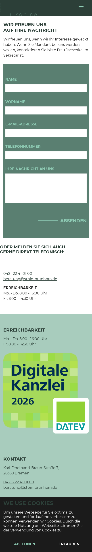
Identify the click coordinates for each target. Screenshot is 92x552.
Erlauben (69, 544)
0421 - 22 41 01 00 (18, 482)
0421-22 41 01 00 (17, 273)
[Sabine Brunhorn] (22, 7)
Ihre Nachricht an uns (29, 169)
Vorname (15, 102)
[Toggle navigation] (81, 8)
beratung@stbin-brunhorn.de (30, 279)
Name (11, 79)
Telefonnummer (23, 146)
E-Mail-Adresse (21, 124)
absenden (73, 220)
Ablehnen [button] (24, 544)
